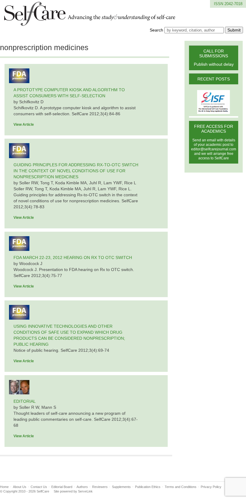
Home (4, 487)
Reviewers (100, 487)
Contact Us (39, 487)
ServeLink (85, 491)
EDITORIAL (25, 401)
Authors (82, 487)
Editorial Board (61, 487)
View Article (24, 124)
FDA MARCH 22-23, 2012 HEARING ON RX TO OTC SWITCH (73, 257)
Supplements (121, 487)
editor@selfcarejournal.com (213, 149)
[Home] (90, 22)
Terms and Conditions (180, 487)
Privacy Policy (211, 487)
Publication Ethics (147, 487)
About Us (19, 487)
